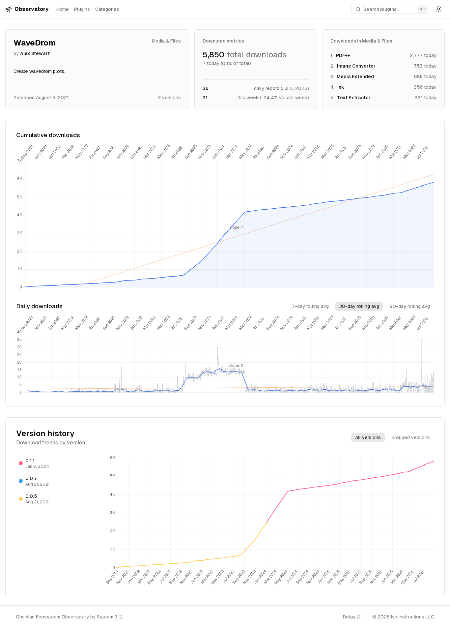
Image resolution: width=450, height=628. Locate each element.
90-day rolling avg (410, 306)
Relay (349, 616)
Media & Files (166, 41)
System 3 (107, 616)
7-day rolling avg (310, 306)
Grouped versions (410, 437)
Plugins (82, 9)
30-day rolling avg (359, 306)
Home (62, 9)
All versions (368, 437)
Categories (107, 9)
